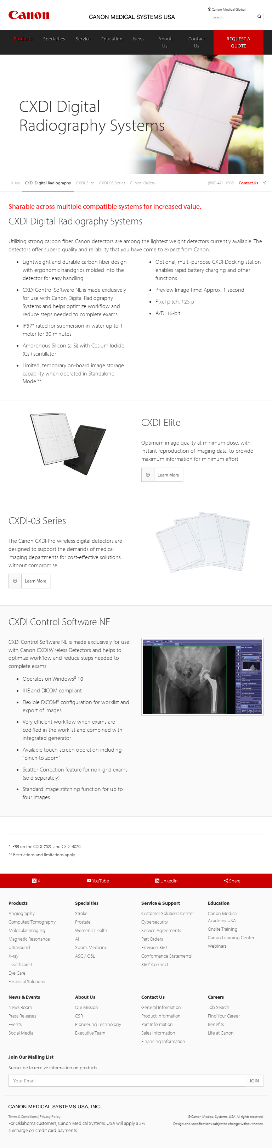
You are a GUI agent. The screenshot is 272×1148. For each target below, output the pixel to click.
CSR (79, 1016)
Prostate (83, 922)
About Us (165, 42)
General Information (161, 1007)
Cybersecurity (154, 922)
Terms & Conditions (23, 1116)
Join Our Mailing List (30, 1057)
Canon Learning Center (231, 937)
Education (112, 38)
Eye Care (17, 973)
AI (77, 939)
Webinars (217, 946)
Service (83, 38)
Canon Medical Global (228, 9)
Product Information (161, 1016)
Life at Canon (221, 1033)
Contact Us (196, 42)
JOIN (254, 1080)
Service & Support (160, 903)
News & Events (24, 997)
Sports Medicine (91, 947)
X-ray (13, 956)
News (138, 38)
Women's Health (91, 930)
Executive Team (90, 1033)
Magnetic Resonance (29, 939)
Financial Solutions (26, 981)
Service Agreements (161, 930)
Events (15, 1024)
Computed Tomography (32, 922)
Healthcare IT (21, 964)
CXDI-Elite (85, 182)
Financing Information (163, 1041)
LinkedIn (168, 880)
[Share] (265, 182)
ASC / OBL (85, 956)
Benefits (216, 1024)
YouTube (100, 880)
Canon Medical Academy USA (223, 917)
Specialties (54, 38)
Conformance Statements (166, 956)
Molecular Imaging (26, 930)
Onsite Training (223, 929)
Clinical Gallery (142, 182)
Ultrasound (19, 947)
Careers (216, 997)
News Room (20, 1007)
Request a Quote (238, 42)
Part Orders (152, 939)
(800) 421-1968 (221, 182)
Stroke (81, 913)
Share (234, 880)
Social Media (20, 1033)
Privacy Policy (50, 1116)
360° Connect (154, 964)
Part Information (157, 1024)
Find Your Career (224, 1016)
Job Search (219, 1007)
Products (23, 38)
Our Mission (86, 1007)
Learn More (168, 475)
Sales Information (158, 1033)
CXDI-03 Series (112, 182)
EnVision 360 (154, 947)
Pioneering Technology (98, 1024)
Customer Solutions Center (167, 913)
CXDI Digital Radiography (48, 182)
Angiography (21, 913)
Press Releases (22, 1016)
